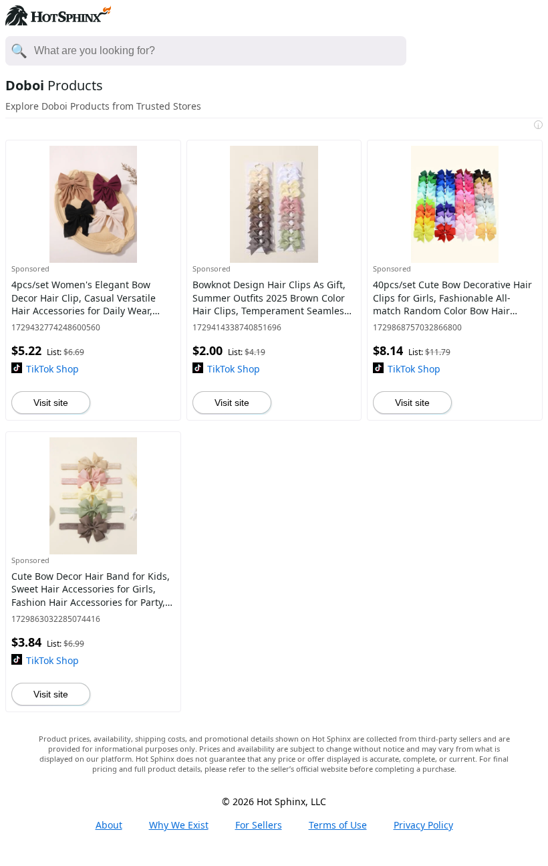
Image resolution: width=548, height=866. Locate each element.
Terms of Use (338, 825)
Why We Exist (179, 825)
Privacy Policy (423, 825)
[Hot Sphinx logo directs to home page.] (58, 21)
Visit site (50, 402)
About (109, 825)
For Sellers (258, 825)
